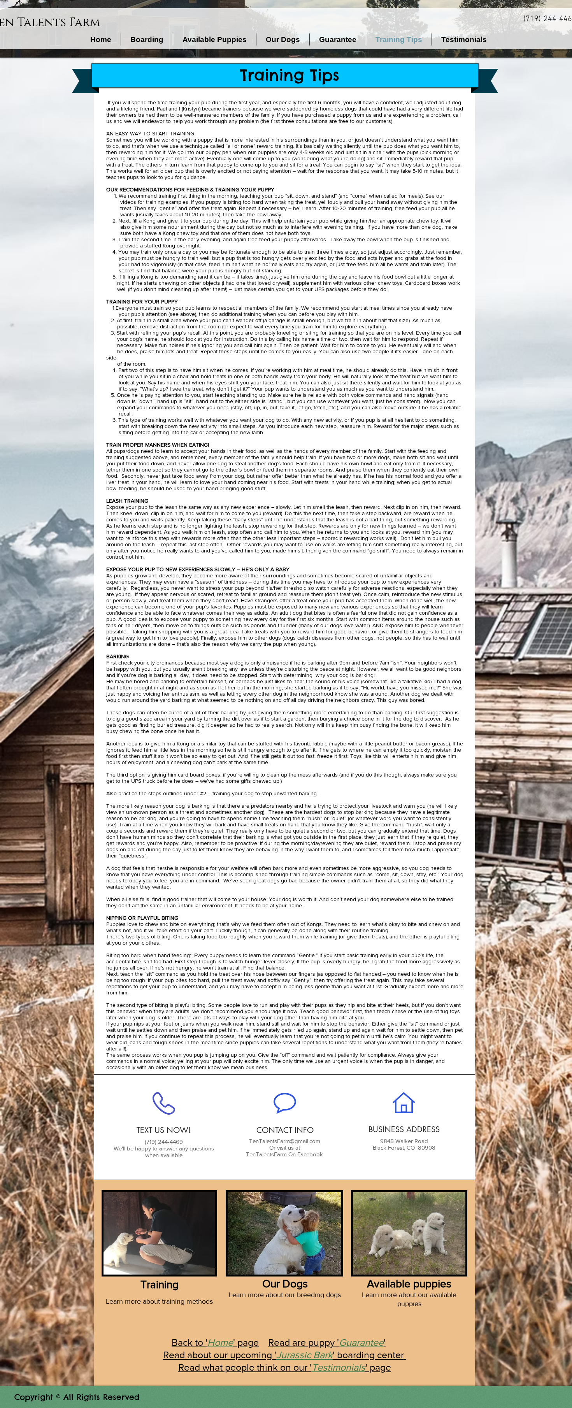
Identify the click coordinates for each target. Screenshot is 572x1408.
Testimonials (338, 1367)
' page (378, 1367)
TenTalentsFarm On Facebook (284, 1154)
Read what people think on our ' (245, 1367)
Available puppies (409, 1284)
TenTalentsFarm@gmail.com (284, 1141)
